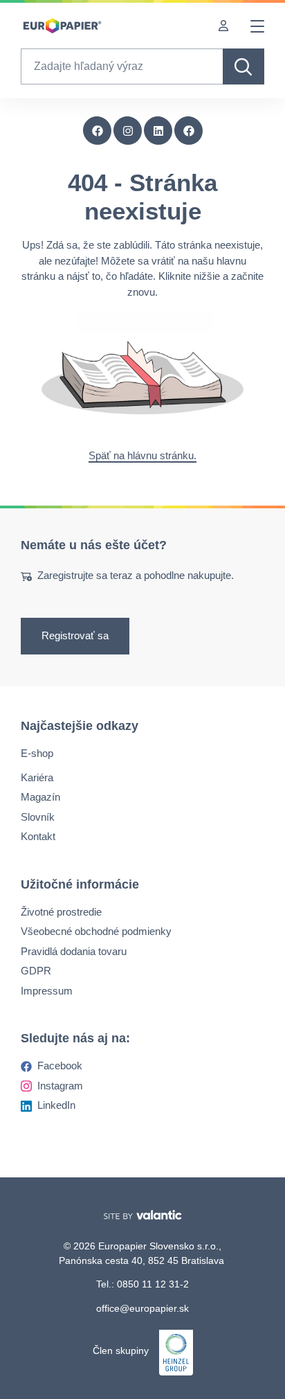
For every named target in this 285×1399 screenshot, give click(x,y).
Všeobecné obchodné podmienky (96, 931)
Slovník (38, 817)
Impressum (47, 991)
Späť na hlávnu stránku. (142, 455)
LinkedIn (56, 1105)
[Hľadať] (243, 66)
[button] (189, 131)
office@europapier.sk (142, 1307)
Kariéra (37, 777)
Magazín (40, 797)
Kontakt (38, 836)
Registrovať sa (75, 635)
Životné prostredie (61, 912)
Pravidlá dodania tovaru (74, 951)
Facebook (59, 1065)
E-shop (37, 753)
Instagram (60, 1085)
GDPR (36, 971)
